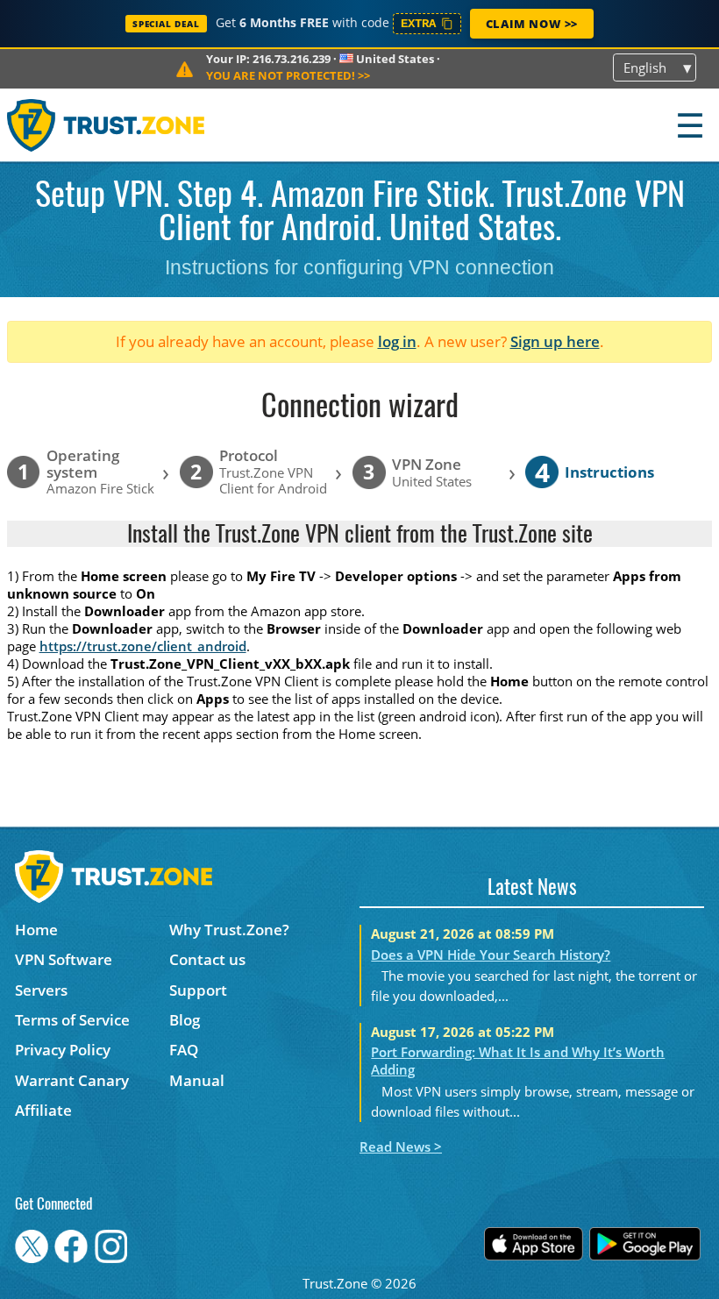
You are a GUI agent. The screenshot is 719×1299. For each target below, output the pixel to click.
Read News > (401, 1146)
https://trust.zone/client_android (142, 646)
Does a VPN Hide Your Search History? (490, 954)
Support (198, 990)
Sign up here (555, 341)
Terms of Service (72, 1020)
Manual (196, 1080)
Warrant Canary (72, 1080)
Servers (41, 990)
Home (36, 929)
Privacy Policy (62, 1050)
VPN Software (63, 959)
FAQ (183, 1050)
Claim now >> (532, 24)
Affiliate (43, 1110)
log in (397, 341)
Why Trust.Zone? (229, 929)
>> (288, 75)
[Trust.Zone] (106, 125)
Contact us (207, 959)
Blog (184, 1020)
